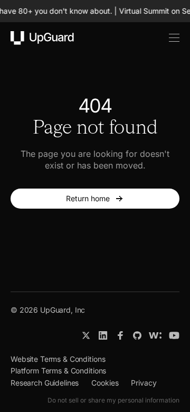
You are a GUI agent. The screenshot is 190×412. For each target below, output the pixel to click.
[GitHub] (137, 335)
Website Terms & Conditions (58, 358)
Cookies (104, 382)
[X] (86, 335)
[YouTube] (174, 335)
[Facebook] (120, 335)
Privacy (143, 382)
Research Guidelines (45, 382)
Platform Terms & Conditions (58, 370)
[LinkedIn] (103, 335)
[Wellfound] (155, 335)
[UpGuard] (42, 38)
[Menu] (168, 38)
